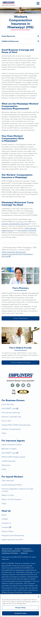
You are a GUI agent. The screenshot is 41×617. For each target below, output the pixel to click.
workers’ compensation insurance (15, 224)
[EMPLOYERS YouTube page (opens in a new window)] (28, 385)
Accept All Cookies (20, 613)
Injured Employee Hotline (12, 485)
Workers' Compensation (11, 429)
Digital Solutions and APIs (12, 540)
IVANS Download (8, 461)
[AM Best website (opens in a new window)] (23, 393)
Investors (5, 527)
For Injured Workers (12, 476)
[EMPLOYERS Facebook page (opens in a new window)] (12, 385)
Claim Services (8, 404)
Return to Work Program (11, 499)
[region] (20, 605)
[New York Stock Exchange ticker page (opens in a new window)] (14, 393)
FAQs (4, 433)
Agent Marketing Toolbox (12, 445)
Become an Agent (9, 449)
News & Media (7, 531)
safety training (8, 230)
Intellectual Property (10, 553)
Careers (5, 519)
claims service (30, 228)
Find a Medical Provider (20, 363)
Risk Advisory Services (11, 413)
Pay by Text (6, 421)
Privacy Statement (22, 549)
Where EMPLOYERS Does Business (16, 425)
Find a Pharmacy (21, 318)
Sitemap (24, 553)
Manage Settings (20, 607)
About (4, 515)
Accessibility (28, 551)
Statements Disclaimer (11, 551)
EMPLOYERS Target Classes (13, 457)
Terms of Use (7, 549)
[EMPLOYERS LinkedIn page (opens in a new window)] (23, 385)
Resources (6, 465)
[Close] (38, 597)
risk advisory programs (27, 230)
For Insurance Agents (13, 440)
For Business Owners (13, 400)
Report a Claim (8, 495)
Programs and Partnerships (13, 536)
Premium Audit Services (11, 417)
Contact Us (6, 523)
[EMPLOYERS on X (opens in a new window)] (17, 385)
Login (9, 409)
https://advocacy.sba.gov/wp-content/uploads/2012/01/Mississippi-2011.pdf (17, 254)
